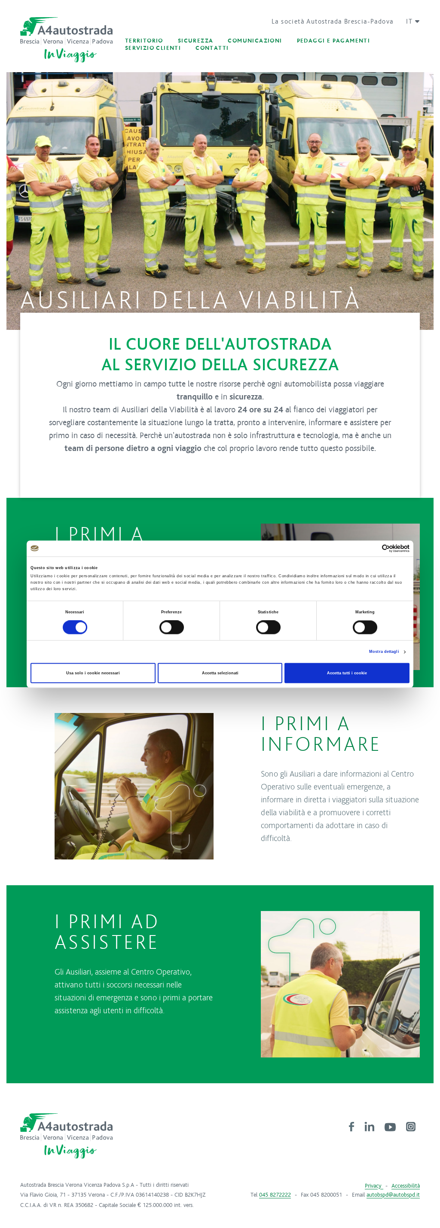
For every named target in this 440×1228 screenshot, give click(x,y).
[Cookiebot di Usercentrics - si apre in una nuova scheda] (371, 548)
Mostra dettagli (384, 652)
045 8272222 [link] (275, 1194)
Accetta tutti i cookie (347, 673)
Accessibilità (405, 1185)
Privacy (374, 1185)
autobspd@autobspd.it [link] (393, 1194)
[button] (410, 21)
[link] (351, 1126)
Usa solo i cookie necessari (93, 673)
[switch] (171, 627)
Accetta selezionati (220, 673)
